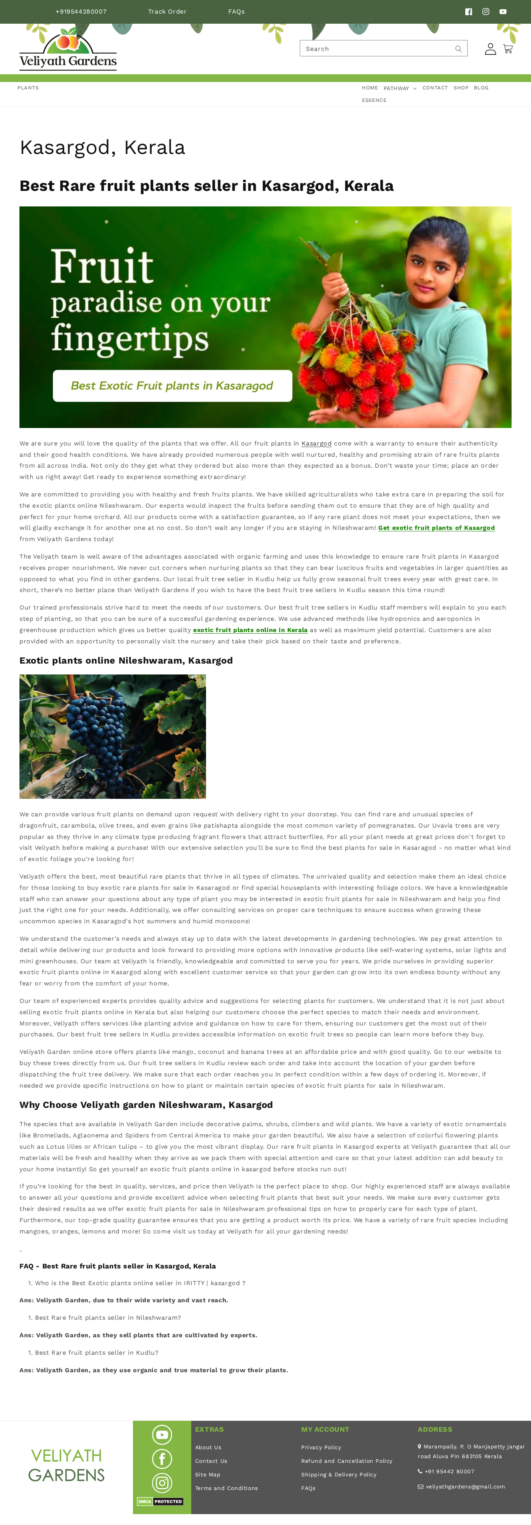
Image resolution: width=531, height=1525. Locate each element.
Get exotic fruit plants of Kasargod (436, 527)
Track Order (167, 11)
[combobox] (383, 48)
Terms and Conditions (226, 1488)
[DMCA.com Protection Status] (160, 1504)
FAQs (236, 11)
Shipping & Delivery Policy (339, 1474)
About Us (208, 1447)
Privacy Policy (321, 1447)
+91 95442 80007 (450, 1471)
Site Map (208, 1474)
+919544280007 (81, 11)
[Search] (458, 49)
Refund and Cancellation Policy (347, 1461)
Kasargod (317, 443)
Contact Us (211, 1461)
